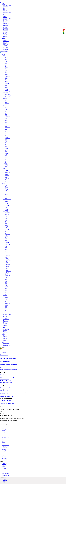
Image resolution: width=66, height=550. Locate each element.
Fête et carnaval (5, 21)
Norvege (6, 152)
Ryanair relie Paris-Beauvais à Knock (6, 380)
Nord (7, 268)
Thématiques (3, 313)
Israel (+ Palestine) (7, 178)
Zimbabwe (6, 74)
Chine (5, 107)
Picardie (7, 270)
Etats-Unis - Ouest (7, 214)
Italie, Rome (6, 145)
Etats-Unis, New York (7, 96)
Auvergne (7, 259)
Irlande (6, 143)
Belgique (6, 130)
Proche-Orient (5, 10)
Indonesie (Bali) (7, 110)
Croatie (6, 134)
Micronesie (6, 301)
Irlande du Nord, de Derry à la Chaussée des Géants (8, 364)
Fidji (5, 169)
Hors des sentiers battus (6, 23)
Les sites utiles (5, 42)
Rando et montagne (5, 27)
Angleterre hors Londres (8, 245)
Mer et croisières (5, 24)
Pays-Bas (6, 154)
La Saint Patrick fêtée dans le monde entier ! (7, 390)
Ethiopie (6, 62)
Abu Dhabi (6, 174)
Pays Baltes (6, 153)
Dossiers (3, 46)
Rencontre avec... (5, 28)
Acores (6, 124)
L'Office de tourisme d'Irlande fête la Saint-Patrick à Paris (9, 377)
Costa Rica (6, 78)
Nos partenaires (4, 481)
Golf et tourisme (5, 22)
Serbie (5, 159)
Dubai (5, 176)
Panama (6, 86)
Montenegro (6, 284)
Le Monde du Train (4, 450)
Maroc (5, 66)
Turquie (6, 122)
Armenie (6, 128)
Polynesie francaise (7, 172)
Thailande (6, 121)
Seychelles (6, 167)
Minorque (6, 151)
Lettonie (6, 146)
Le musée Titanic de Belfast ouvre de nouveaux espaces (8, 374)
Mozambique (6, 67)
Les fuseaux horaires (5, 339)
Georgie (6, 108)
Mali (5, 65)
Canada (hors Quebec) (7, 212)
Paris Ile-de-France (8, 269)
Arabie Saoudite (7, 175)
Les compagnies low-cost (6, 49)
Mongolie (6, 115)
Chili (5, 101)
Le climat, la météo (5, 44)
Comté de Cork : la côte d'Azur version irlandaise (8, 358)
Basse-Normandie (8, 260)
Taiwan (6, 238)
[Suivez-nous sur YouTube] (0, 53)
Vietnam (6, 240)
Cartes (2, 351)
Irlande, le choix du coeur (4, 367)
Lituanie (6, 279)
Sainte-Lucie (6, 90)
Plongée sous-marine (5, 322)
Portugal (6, 288)
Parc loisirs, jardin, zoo (6, 33)
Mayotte (6, 166)
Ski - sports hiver (5, 324)
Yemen (6, 182)
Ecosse (6, 253)
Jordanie (6, 179)
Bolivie (6, 218)
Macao (6, 114)
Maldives (6, 296)
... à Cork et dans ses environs (5, 405)
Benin (5, 57)
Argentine (6, 217)
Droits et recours (4, 469)
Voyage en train (5, 34)
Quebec (6, 97)
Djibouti (6, 61)
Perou (5, 222)
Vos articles (4, 482)
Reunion (6, 298)
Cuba (5, 79)
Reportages (3, 183)
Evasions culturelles (5, 20)
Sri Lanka (6, 120)
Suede (5, 161)
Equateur (6, 102)
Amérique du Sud (5, 13)
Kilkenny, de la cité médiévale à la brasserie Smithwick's (9, 369)
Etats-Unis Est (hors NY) (8, 95)
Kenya (5, 192)
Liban (5, 310)
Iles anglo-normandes (7, 275)
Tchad (5, 71)
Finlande (6, 139)
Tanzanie (6, 196)
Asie (3, 7)
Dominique (6, 202)
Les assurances (5, 43)
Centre (7, 262)
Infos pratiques (3, 4)
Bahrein (6, 306)
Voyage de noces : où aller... (5, 473)
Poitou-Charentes (8, 271)
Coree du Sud (6, 226)
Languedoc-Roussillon (9, 265)
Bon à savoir (3, 38)
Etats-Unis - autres (7, 93)
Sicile (5, 292)
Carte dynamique (4, 352)
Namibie (6, 68)
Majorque (6, 282)
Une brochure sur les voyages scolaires (6, 382)
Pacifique (4, 9)
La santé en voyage (5, 335)
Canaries (6, 249)
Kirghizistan (6, 230)
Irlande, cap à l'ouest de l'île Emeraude (6, 366)
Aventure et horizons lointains (7, 18)
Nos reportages (4, 355)
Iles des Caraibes (7, 83)
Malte (5, 150)
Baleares (6, 247)
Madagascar (6, 164)
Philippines (6, 236)
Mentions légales (5, 480)
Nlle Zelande (6, 170)
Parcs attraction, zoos (5, 25)
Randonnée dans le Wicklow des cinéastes (6, 396)
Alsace (7, 258)
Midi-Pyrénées (8, 267)
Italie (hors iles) (7, 277)
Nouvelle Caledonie (7, 302)
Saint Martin (6, 89)
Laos (5, 113)
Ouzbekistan (6, 117)
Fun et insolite (3, 448)
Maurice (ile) (6, 165)
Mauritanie (6, 194)
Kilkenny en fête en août (4, 393)
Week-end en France (5, 36)
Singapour (6, 119)
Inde (5, 228)
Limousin (7, 266)
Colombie (6, 220)
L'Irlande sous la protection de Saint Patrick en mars (8, 387)
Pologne (6, 155)
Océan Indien (5, 163)
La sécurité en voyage (6, 337)
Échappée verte (5, 37)
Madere (6, 149)
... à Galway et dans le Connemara (5, 400)
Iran (5, 308)
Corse (5, 133)
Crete (5, 251)
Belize (5, 200)
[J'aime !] (0, 52)
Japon (5, 111)
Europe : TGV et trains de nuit (5, 475)
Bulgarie (6, 131)
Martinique (6, 84)
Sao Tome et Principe (7, 69)
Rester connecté (5, 40)
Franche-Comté (8, 264)
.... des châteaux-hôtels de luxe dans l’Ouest (7, 403)
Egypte (6, 177)
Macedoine (6, 148)
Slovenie (6, 293)
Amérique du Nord (5, 6)
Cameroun (6, 59)
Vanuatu (6, 173)
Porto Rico (6, 87)
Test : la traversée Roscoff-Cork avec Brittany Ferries (8, 370)
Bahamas (6, 77)
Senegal (6, 70)
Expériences (3, 31)
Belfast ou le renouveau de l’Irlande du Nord (7, 356)
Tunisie (6, 72)
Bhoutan (6, 224)
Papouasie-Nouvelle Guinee (8, 171)
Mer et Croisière (5, 32)
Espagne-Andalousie (7, 138)
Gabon (6, 63)
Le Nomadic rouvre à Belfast (4, 379)
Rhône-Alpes (8, 272)
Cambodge (6, 106)
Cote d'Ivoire (6, 60)
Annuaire (4, 39)
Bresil (5, 100)
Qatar (5, 181)
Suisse (5, 162)
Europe (4, 8)
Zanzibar (6, 73)
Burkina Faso (6, 58)
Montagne (4, 35)
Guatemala (6, 81)
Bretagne (7, 261)
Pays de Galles (6, 286)
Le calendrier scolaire (6, 41)
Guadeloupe (6, 80)
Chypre (6, 132)
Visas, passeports (5, 45)
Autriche (6, 129)
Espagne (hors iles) (7, 137)
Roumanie (6, 157)
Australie (6, 300)
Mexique (6, 85)
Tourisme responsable (6, 47)
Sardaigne (6, 158)
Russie (5, 290)
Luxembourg (6, 147)
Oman (5, 180)
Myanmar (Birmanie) (7, 116)
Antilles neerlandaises (7, 76)
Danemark (6, 135)
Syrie (5, 312)
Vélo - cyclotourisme (5, 29)
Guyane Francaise (7, 103)
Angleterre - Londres (7, 127)
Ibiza (5, 142)
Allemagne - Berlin (7, 125)
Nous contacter (4, 479)
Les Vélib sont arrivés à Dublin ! (5, 383)
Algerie (6, 56)
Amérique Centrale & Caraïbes (7, 5)
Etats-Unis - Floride (7, 94)
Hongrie (6, 141)
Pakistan (6, 118)
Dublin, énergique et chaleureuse (5, 361)
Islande (6, 144)
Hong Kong (6, 109)
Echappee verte (5, 315)
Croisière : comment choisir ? (6, 48)
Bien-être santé (5, 19)
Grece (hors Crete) (7, 273)
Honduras (6, 82)
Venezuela (6, 104)
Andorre (6, 126)
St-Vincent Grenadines (7, 91)
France (6, 140)
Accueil (3, 3)
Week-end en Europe (5, 30)
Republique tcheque (7, 156)
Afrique (4, 11)
